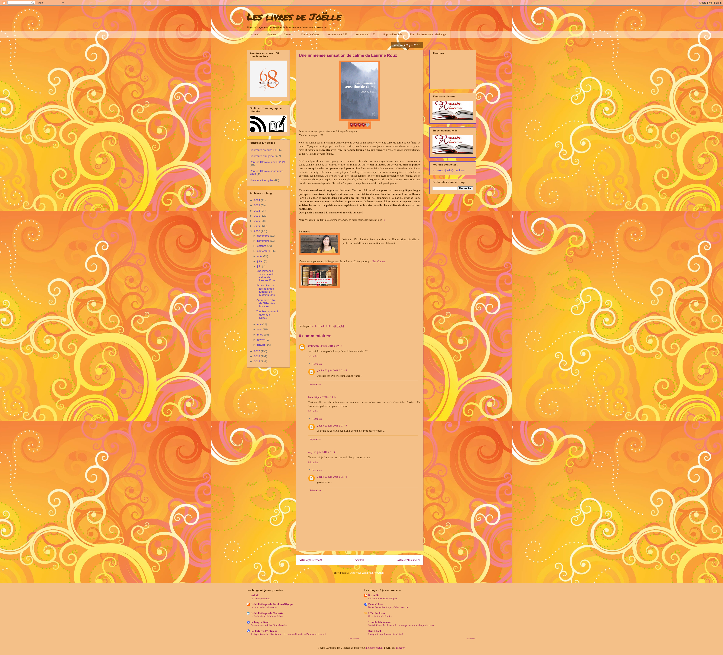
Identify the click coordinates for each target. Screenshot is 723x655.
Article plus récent (310, 560)
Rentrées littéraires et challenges (428, 34)
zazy (310, 452)
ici (384, 220)
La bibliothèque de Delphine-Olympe (272, 604)
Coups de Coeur (310, 34)
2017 (257, 351)
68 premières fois (392, 34)
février (261, 339)
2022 (257, 210)
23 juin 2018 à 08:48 (336, 476)
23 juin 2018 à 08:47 (336, 370)
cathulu (255, 595)
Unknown (313, 346)
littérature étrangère (262, 180)
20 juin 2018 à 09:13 (331, 346)
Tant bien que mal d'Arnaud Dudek (267, 314)
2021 (257, 215)
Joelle (320, 370)
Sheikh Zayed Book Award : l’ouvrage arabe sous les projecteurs (401, 625)
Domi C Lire (375, 604)
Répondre (313, 356)
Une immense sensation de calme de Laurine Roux (265, 275)
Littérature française (262, 155)
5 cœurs (288, 34)
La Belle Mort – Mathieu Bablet (267, 616)
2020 (257, 220)
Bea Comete (378, 261)
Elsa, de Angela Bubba (380, 616)
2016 (257, 356)
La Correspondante (260, 598)
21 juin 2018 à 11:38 (325, 452)
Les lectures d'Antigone (264, 631)
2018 (257, 231)
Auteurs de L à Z (365, 34)
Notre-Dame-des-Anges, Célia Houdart (388, 607)
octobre (262, 245)
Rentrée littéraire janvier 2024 (267, 161)
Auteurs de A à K (337, 34)
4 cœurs (271, 34)
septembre (264, 250)
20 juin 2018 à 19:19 (325, 397)
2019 (257, 225)
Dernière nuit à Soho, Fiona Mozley (269, 625)
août (260, 256)
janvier (261, 344)
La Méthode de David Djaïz (382, 598)
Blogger (400, 647)
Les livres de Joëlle (294, 16)
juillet (260, 261)
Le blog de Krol (259, 622)
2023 (257, 205)
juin (259, 266)
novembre (263, 240)
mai (259, 324)
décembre (263, 235)
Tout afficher (354, 638)
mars (260, 334)
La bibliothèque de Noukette (267, 613)
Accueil (255, 34)
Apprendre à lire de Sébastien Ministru (266, 303)
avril (260, 329)
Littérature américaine (263, 149)
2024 (257, 200)
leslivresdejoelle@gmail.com (449, 170)
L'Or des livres (376, 613)
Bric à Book (375, 631)
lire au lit (373, 595)
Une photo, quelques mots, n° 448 (385, 634)
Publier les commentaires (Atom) (367, 572)
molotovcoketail (374, 647)
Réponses (317, 364)
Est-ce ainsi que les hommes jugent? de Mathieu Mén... (266, 290)
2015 (257, 361)
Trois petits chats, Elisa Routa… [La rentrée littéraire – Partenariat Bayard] (288, 634)
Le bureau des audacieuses (264, 607)
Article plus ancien (408, 560)
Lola (310, 397)
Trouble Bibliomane (379, 622)
